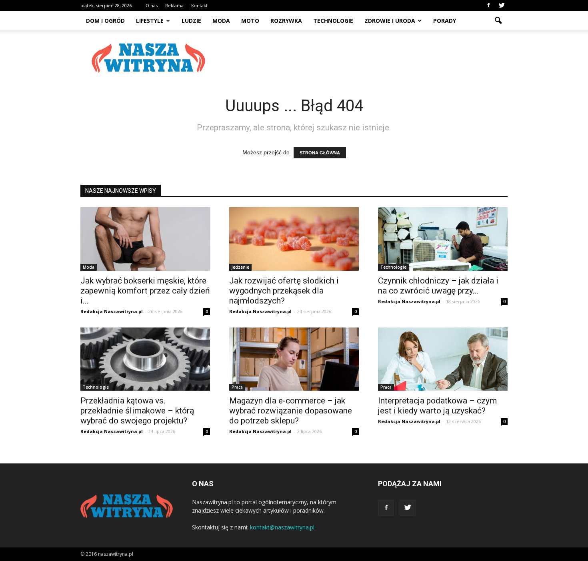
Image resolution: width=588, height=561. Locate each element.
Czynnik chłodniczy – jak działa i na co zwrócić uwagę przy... (438, 285)
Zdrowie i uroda (389, 20)
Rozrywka (286, 20)
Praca (237, 387)
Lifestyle (150, 20)
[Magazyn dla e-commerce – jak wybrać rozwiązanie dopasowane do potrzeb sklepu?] (294, 359)
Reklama (174, 5)
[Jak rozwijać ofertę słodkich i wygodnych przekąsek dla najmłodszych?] (294, 239)
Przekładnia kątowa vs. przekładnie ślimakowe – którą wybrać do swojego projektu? (137, 410)
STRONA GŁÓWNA (320, 152)
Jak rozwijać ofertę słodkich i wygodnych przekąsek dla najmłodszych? (284, 290)
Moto (250, 20)
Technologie (333, 20)
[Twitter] (502, 5)
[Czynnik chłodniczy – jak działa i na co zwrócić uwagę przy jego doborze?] (443, 239)
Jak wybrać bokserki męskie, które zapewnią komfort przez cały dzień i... (145, 290)
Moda (221, 20)
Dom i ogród (105, 20)
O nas (152, 5)
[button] (498, 20)
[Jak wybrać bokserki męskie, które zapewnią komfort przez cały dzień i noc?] (145, 239)
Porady (444, 20)
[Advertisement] (362, 58)
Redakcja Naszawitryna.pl (111, 311)
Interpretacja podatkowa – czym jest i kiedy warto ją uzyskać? (437, 405)
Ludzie (191, 20)
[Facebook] (488, 5)
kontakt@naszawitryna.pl (282, 527)
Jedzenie (240, 267)
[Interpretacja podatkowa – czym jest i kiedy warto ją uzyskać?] (443, 359)
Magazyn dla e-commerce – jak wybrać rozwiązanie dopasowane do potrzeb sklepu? (290, 410)
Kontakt (199, 5)
